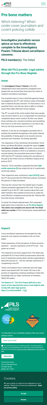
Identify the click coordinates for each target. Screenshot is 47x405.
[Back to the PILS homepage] (5, 4)
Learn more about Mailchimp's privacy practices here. (23, 350)
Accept (23, 393)
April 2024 (33, 175)
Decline (23, 399)
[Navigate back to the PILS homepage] (23, 306)
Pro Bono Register (36, 205)
